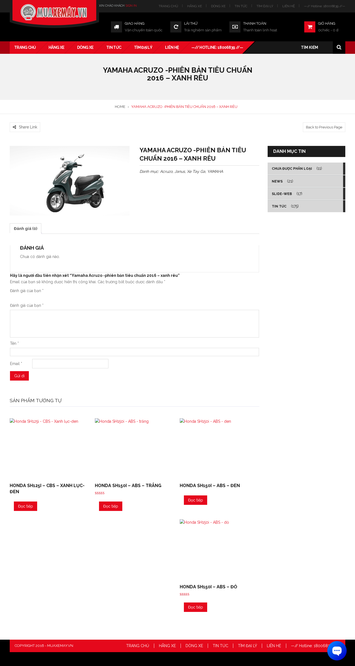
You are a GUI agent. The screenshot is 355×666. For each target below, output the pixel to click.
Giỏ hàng (326, 23)
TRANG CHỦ (168, 6)
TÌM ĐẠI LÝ (265, 6)
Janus (179, 171)
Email (16, 363)
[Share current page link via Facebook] (12, 119)
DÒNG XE (218, 6)
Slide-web (282, 194)
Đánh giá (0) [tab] (25, 228)
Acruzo (166, 171)
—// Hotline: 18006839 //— (324, 6)
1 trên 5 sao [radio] (12, 297)
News (277, 181)
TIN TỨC (241, 6)
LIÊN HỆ (288, 6)
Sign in (131, 5)
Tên (14, 343)
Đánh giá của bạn (27, 290)
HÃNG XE (194, 6)
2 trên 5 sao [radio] (14, 297)
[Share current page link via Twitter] (19, 119)
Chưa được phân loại (292, 169)
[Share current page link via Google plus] (26, 119)
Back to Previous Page (324, 127)
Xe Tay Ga (196, 171)
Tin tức (279, 206)
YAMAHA (215, 171)
